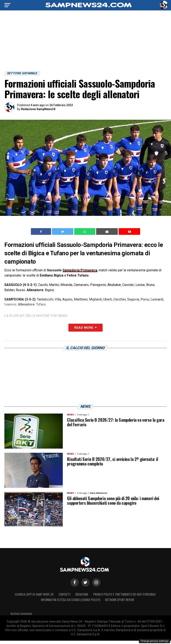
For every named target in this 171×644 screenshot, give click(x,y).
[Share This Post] (85, 231)
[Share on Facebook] (41, 231)
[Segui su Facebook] (74, 582)
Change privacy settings (154, 641)
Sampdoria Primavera (80, 270)
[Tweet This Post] (63, 231)
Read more (83, 328)
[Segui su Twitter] (85, 582)
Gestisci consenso (21, 613)
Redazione (81, 594)
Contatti (64, 594)
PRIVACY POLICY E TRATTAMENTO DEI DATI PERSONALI (124, 594)
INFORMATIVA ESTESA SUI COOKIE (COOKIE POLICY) (70, 599)
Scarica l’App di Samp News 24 (34, 594)
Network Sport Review (119, 599)
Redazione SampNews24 (38, 109)
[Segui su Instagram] (96, 582)
